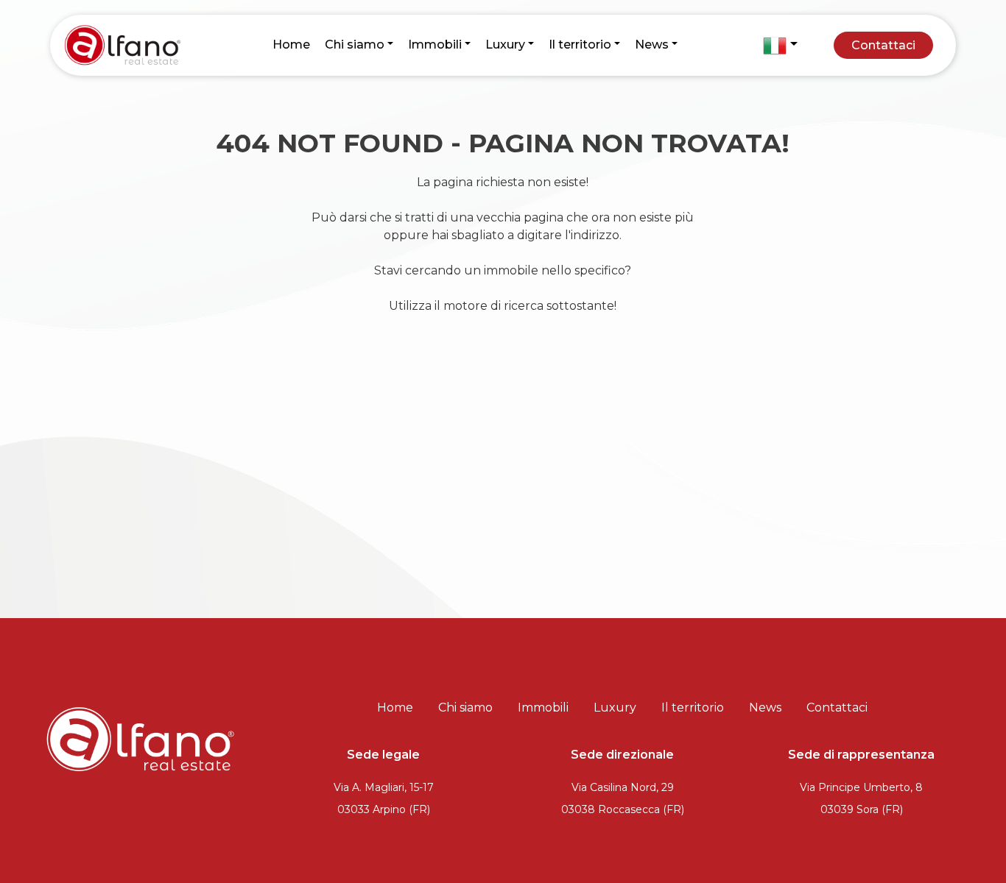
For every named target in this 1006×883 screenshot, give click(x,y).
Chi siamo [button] (354, 45)
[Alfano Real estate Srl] (128, 45)
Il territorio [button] (580, 45)
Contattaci (883, 45)
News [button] (652, 45)
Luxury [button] (505, 45)
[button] (780, 45)
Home (291, 45)
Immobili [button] (435, 45)
